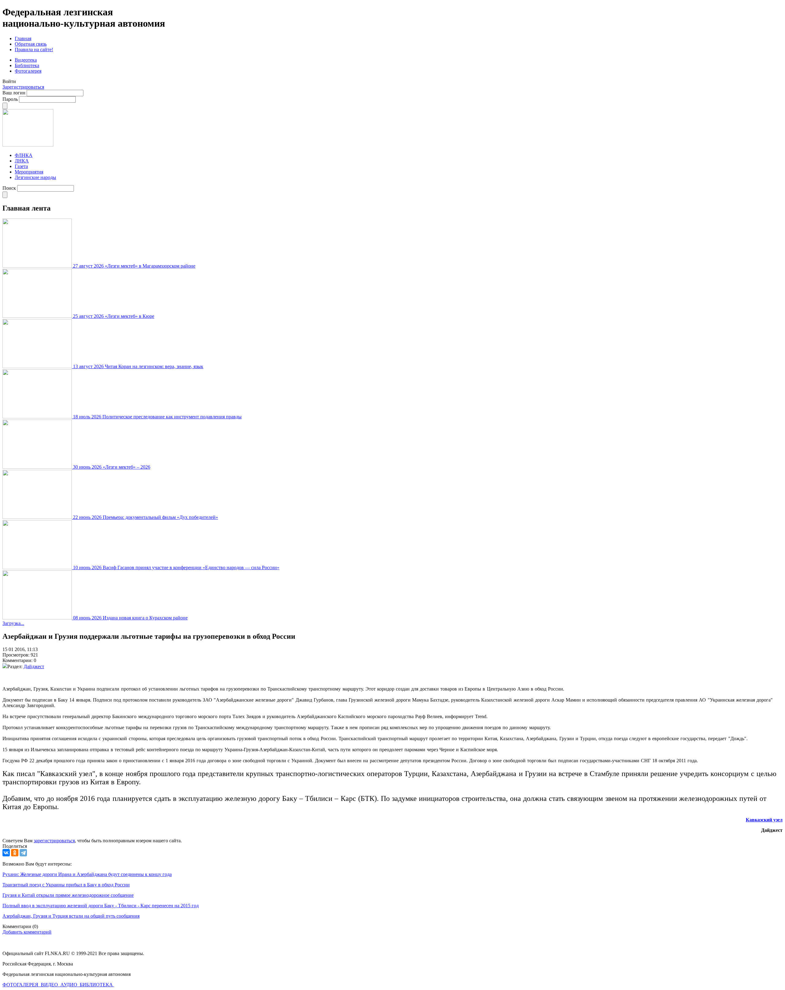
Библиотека (27, 65)
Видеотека (26, 60)
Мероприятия (29, 171)
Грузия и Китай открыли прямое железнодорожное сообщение (68, 895)
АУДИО (69, 984)
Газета (21, 166)
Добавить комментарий (27, 932)
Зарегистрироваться (23, 86)
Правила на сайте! (34, 49)
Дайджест (34, 666)
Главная (23, 38)
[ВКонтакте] (6, 852)
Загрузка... (13, 623)
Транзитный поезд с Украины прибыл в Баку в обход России (66, 884)
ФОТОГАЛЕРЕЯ (21, 984)
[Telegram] (23, 852)
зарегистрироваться (54, 840)
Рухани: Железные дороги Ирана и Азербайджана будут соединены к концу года (87, 874)
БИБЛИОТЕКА (97, 984)
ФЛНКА (24, 155)
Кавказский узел (764, 819)
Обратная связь (31, 44)
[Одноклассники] (14, 852)
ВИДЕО (50, 984)
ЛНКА (22, 160)
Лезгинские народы (35, 177)
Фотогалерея (28, 71)
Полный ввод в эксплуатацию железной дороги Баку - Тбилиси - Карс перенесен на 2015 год (100, 905)
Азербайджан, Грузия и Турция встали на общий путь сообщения (71, 916)
